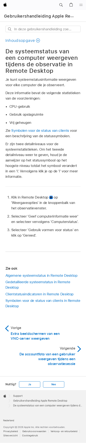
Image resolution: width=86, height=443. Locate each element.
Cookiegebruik (30, 435)
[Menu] (81, 5)
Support (18, 395)
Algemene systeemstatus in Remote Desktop (41, 275)
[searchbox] (43, 29)
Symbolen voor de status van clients (40, 130)
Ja (29, 384)
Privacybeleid (10, 431)
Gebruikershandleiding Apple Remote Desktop (40, 400)
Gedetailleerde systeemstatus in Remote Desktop (37, 284)
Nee (53, 384)
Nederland (8, 420)
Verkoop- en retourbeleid (64, 431)
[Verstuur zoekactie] (10, 29)
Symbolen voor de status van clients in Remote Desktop (42, 303)
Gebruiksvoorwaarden (34, 431)
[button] (61, 5)
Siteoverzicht (10, 435)
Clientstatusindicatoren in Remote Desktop (39, 294)
